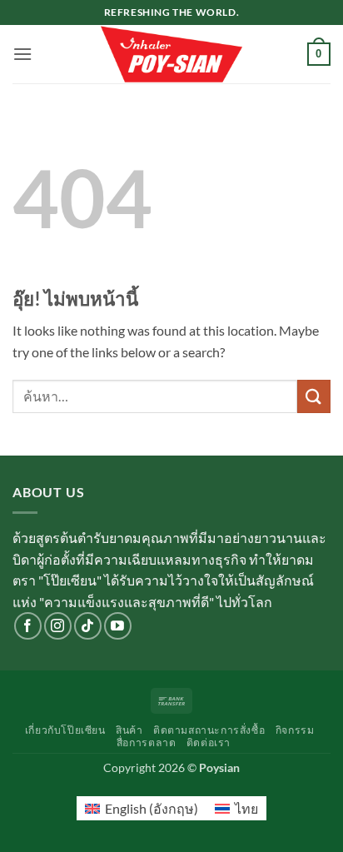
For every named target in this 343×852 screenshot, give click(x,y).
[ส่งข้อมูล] (314, 396)
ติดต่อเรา (208, 742)
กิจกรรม (295, 730)
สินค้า (129, 730)
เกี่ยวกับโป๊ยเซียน (65, 730)
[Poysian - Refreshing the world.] (171, 54)
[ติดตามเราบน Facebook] (28, 626)
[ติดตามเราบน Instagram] (58, 626)
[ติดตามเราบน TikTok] (88, 626)
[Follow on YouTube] (118, 626)
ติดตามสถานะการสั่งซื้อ (209, 730)
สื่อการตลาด (146, 742)
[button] (22, 53)
